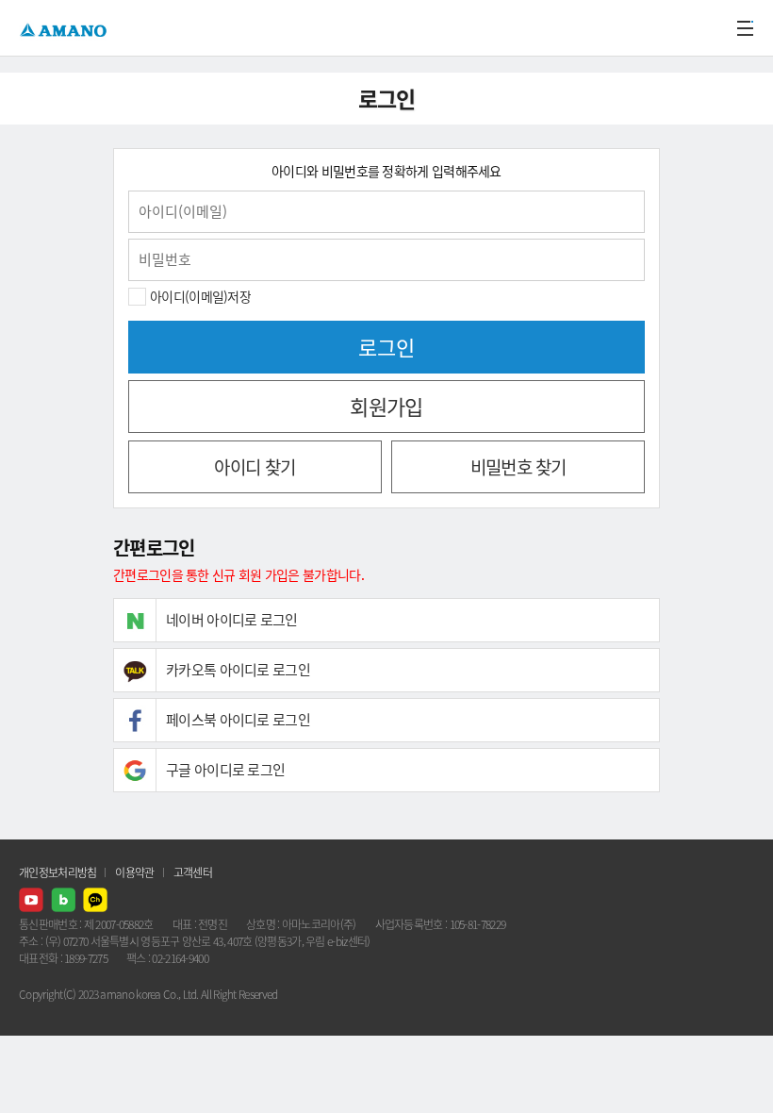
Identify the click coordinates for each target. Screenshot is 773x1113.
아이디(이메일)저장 (200, 296)
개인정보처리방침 (57, 872)
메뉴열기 (744, 28)
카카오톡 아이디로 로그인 (238, 669)
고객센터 (192, 872)
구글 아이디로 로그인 (225, 769)
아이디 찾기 (254, 467)
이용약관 (134, 872)
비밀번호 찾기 (518, 467)
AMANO (65, 28)
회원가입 (386, 406)
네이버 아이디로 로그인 (232, 619)
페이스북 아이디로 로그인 (238, 719)
